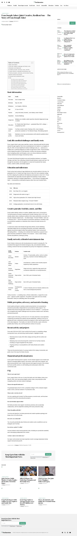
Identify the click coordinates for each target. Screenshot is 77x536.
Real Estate (59, 123)
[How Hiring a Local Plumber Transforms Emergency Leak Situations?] (59, 62)
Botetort (61, 80)
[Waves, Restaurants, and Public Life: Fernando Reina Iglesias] (46, 492)
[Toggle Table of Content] (31, 63)
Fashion (59, 107)
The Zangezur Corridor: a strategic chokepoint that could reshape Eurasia (69, 32)
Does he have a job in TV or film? (19, 87)
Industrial (59, 114)
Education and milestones (15, 68)
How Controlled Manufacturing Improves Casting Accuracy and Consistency (68, 48)
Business (59, 98)
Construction (60, 101)
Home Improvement (61, 112)
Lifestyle (59, 118)
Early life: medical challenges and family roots (19, 66)
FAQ (10, 78)
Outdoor (59, 119)
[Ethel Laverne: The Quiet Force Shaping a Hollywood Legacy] (46, 471)
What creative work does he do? (19, 82)
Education (59, 103)
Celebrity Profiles (5, 13)
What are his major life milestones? (20, 80)
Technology (60, 128)
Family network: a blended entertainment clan (19, 71)
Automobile (60, 96)
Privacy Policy (45, 457)
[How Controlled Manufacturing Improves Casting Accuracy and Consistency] (59, 47)
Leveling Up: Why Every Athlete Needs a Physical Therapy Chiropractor (69, 39)
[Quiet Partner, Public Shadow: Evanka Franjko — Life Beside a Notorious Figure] (9, 471)
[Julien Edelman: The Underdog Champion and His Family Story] (28, 471)
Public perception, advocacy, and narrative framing (21, 73)
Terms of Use (32, 458)
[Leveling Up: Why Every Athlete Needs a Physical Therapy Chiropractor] (59, 39)
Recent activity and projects (15, 74)
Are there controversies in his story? (20, 88)
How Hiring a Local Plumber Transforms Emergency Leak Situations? (69, 62)
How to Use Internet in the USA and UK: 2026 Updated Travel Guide (69, 55)
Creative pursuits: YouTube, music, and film (19, 69)
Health (58, 110)
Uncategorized (60, 132)
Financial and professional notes (16, 76)
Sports (58, 126)
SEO (58, 125)
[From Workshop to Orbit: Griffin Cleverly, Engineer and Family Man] (9, 492)
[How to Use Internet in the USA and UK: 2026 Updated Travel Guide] (59, 55)
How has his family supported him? (20, 83)
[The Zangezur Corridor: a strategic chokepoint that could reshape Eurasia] (59, 32)
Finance (59, 109)
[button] (75, 2)
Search (58, 19)
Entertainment (60, 105)
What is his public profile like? (19, 84)
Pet (58, 121)
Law (58, 116)
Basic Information (13, 64)
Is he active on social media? (18, 86)
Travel (58, 130)
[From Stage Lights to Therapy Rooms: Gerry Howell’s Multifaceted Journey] (28, 492)
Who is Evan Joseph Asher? (18, 79)
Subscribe (48, 454)
